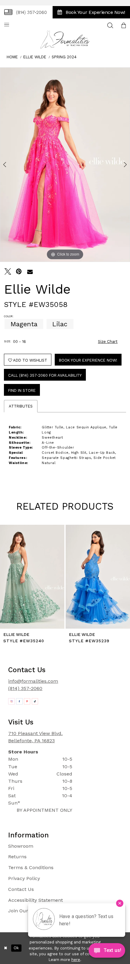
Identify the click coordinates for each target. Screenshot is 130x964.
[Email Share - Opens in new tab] (30, 271)
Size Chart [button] (108, 341)
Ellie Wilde (34, 57)
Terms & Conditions (31, 867)
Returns (17, 856)
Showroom (20, 846)
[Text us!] (107, 952)
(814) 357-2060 (25, 688)
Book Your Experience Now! (88, 360)
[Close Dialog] (5, 948)
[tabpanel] (65, 165)
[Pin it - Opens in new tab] (19, 271)
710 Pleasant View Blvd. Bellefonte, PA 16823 (35, 736)
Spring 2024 (64, 57)
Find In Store (22, 390)
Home (12, 57)
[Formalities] (65, 39)
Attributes (21, 406)
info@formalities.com (33, 681)
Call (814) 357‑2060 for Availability (45, 375)
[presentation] (32, 577)
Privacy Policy (24, 878)
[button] (6, 25)
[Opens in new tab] (11, 701)
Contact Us (21, 889)
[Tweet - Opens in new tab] (8, 271)
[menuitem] (25, 12)
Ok (16, 948)
